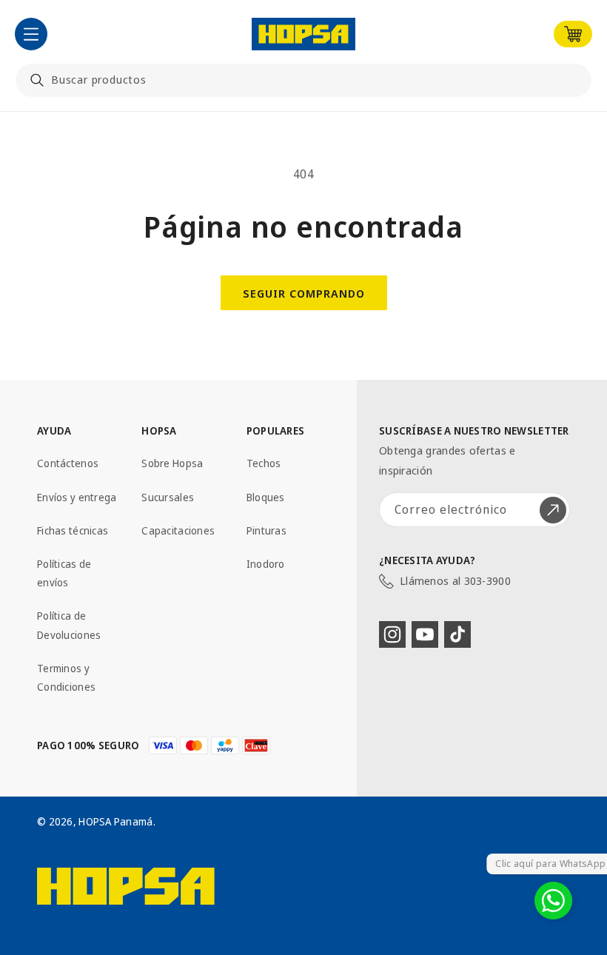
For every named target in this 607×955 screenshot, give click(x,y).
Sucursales (167, 497)
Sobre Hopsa (172, 463)
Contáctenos (67, 463)
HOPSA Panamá (115, 821)
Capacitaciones (178, 530)
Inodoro (266, 564)
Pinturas (266, 530)
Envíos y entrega (76, 497)
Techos (264, 463)
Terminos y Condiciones (66, 677)
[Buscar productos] (37, 80)
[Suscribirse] (553, 509)
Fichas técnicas (72, 530)
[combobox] (303, 80)
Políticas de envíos (64, 573)
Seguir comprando (304, 293)
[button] (31, 34)
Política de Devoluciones (69, 625)
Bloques (266, 497)
